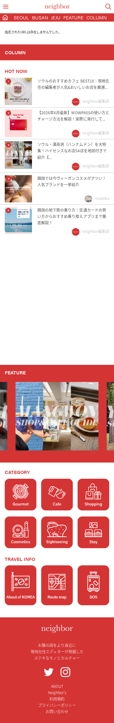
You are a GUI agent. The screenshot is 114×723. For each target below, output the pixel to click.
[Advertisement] (57, 304)
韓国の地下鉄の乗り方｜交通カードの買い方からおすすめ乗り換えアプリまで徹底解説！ (71, 216)
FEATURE (73, 17)
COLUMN (96, 17)
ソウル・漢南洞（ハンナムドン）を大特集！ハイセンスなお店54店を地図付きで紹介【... (72, 150)
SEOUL (21, 17)
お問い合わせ (57, 711)
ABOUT (57, 686)
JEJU (55, 17)
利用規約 (57, 698)
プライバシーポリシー (57, 705)
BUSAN (40, 17)
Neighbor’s (57, 692)
